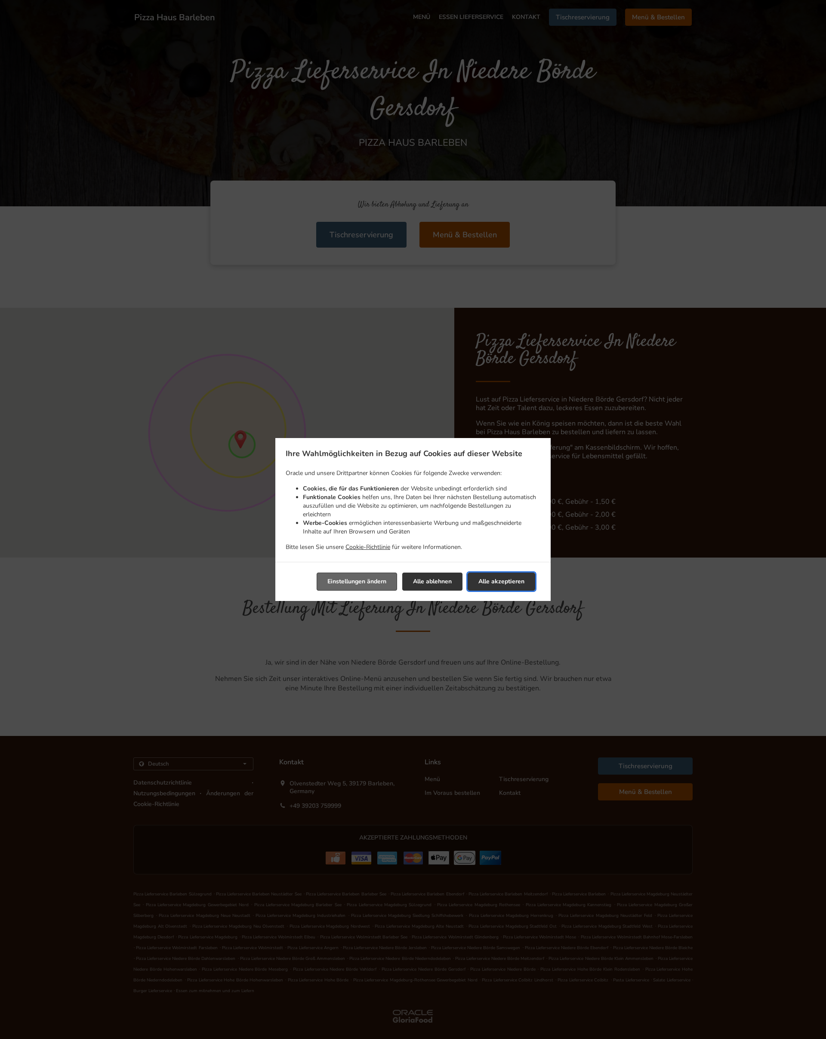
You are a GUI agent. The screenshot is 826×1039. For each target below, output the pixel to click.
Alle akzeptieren (501, 581)
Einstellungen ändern (356, 581)
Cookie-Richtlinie (367, 547)
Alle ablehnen (432, 581)
